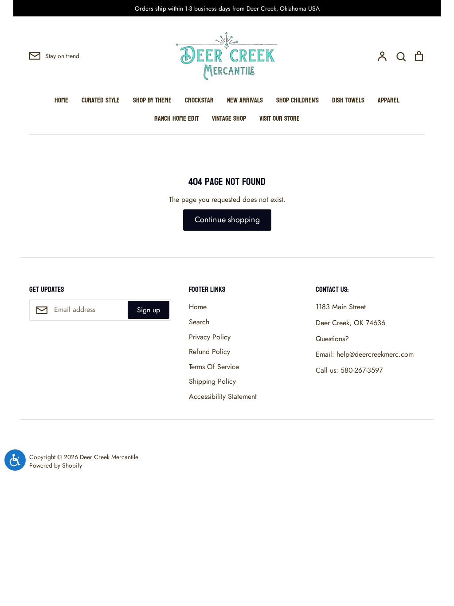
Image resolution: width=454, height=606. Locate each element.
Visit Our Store (279, 118)
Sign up (148, 310)
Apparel (388, 100)
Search (199, 322)
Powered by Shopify (55, 465)
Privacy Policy (210, 337)
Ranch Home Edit (176, 118)
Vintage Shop (229, 118)
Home (61, 100)
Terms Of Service (214, 367)
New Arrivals (245, 100)
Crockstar (199, 100)
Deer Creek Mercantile (109, 457)
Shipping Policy (212, 381)
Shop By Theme (152, 100)
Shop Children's (297, 100)
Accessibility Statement (223, 396)
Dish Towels (348, 100)
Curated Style (101, 100)
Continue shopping (227, 219)
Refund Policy (209, 351)
